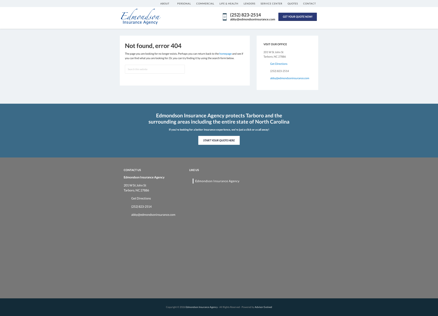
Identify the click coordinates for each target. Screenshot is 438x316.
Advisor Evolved (263, 307)
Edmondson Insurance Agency (217, 181)
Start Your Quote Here (219, 140)
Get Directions (278, 63)
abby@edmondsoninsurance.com (289, 78)
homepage (225, 53)
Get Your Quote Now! (297, 16)
